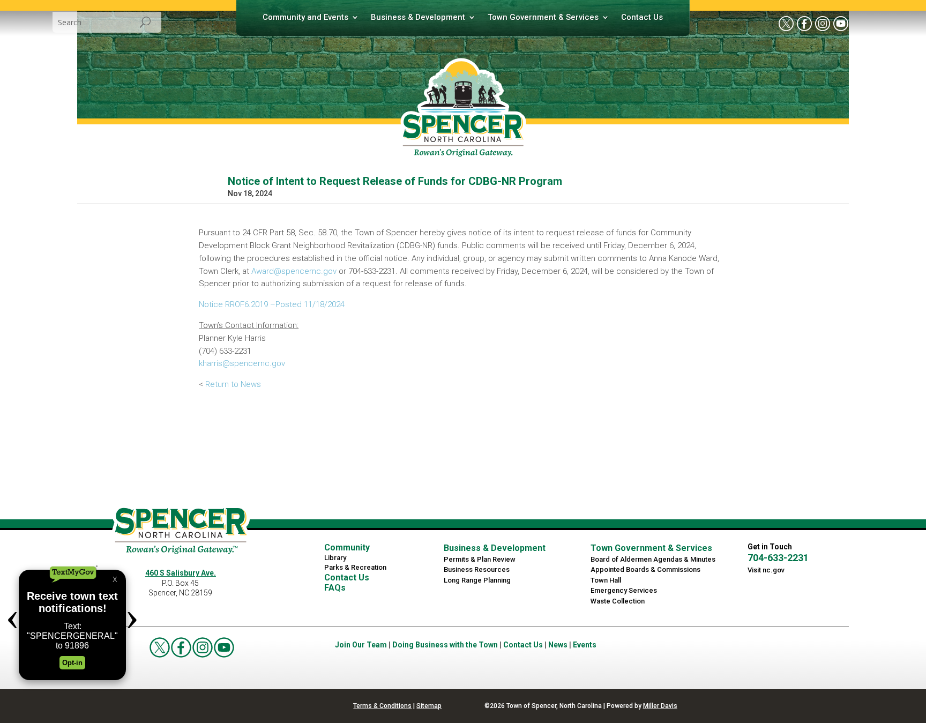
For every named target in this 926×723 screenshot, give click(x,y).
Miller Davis (660, 706)
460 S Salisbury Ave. (180, 573)
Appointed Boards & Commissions (645, 569)
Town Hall (606, 580)
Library (335, 558)
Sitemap (429, 706)
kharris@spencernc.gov (242, 363)
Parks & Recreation (355, 567)
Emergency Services (624, 590)
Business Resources (477, 569)
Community (347, 547)
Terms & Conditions (382, 706)
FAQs (335, 588)
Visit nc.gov (766, 570)
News (557, 644)
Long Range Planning (477, 580)
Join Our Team (361, 644)
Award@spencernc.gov (294, 271)
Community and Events (305, 17)
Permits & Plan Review (480, 559)
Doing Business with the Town (445, 644)
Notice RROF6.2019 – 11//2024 (272, 304)
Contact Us (642, 17)
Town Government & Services (543, 17)
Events (584, 644)
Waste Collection (618, 601)
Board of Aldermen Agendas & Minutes (653, 559)
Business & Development (418, 17)
